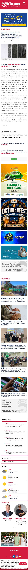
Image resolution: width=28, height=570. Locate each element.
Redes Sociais (14, 550)
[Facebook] (13, 556)
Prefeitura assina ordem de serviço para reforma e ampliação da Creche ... (15, 425)
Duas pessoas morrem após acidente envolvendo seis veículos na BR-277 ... (14, 439)
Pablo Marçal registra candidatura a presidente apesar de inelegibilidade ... (14, 446)
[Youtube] (20, 556)
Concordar (23, 564)
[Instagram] (17, 556)
